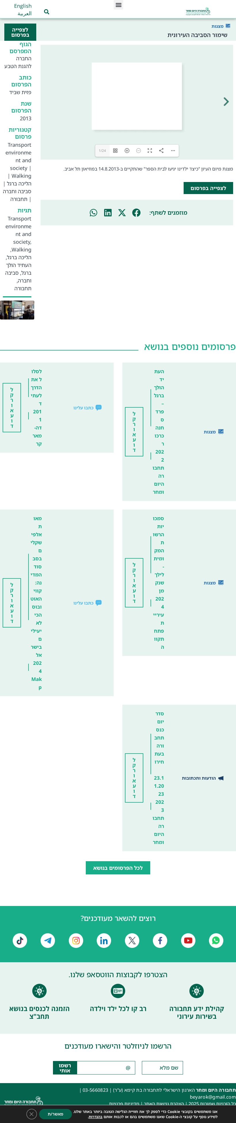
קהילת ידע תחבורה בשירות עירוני (196, 1012)
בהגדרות (95, 1116)
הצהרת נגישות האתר (164, 1104)
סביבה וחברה (17, 191)
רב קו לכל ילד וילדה (118, 1008)
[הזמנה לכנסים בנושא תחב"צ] (39, 991)
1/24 (102, 150)
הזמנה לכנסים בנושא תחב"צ (39, 1012)
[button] (118, 4)
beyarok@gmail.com (213, 1097)
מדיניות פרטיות (124, 1104)
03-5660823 (95, 1090)
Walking (21, 175)
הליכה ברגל (19, 183)
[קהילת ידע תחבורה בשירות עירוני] (196, 991)
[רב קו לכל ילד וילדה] (118, 991)
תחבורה (18, 198)
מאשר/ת (55, 1114)
